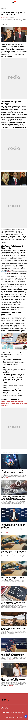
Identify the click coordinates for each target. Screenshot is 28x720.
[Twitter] (5, 706)
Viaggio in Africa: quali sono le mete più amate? (13, 629)
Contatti (8, 712)
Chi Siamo (3, 712)
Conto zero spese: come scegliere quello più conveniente (13, 603)
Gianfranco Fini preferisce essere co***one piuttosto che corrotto (14, 403)
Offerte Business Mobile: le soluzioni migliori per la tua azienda (13, 679)
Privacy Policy (14, 712)
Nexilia (2, 477)
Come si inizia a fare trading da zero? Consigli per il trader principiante (13, 654)
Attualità (3, 8)
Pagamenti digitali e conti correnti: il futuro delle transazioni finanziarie (13, 552)
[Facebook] (1, 706)
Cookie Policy (21, 712)
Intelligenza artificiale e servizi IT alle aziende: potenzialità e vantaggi (13, 471)
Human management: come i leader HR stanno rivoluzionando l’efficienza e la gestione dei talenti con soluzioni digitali (13, 498)
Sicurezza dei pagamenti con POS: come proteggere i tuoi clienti (12, 578)
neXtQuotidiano (4, 17)
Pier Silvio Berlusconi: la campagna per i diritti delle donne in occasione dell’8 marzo (13, 525)
